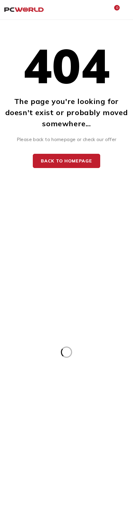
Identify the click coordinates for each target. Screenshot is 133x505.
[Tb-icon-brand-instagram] (30, 348)
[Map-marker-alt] (44, 348)
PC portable (97, 254)
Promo (36, 293)
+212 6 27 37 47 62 (39, 332)
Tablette (97, 293)
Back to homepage (66, 161)
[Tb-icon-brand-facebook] (16, 348)
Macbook (35, 254)
